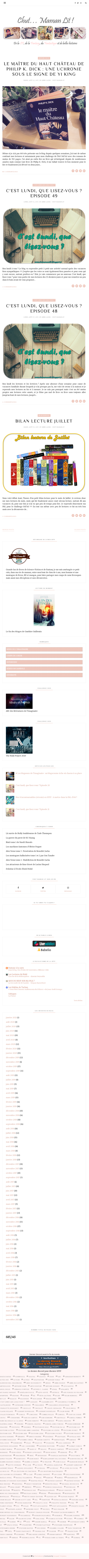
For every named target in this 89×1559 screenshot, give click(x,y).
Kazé (2, 1465)
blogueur (24, 1399)
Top (61, 1531)
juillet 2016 (10, 1240)
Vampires (71, 1534)
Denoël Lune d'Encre (54, 1424)
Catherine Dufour (23, 1405)
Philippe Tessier (58, 1503)
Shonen (63, 1522)
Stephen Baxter (26, 1528)
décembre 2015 (12, 1271)
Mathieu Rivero (73, 1481)
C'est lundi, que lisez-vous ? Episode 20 (33, 785)
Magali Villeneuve (24, 1477)
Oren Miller (5, 1500)
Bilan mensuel (44, 415)
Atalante (65, 1389)
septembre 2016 (13, 1231)
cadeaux (33, 1402)
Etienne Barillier (8, 1440)
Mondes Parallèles (53, 1487)
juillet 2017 (10, 1186)
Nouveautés (70, 1493)
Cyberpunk (15, 1418)
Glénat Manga (6, 1449)
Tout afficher (78, 1000)
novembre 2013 (12, 1319)
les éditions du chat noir (24, 1471)
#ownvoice (20, 1376)
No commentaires (10, 172)
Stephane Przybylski (63, 1525)
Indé (31, 1455)
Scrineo (80, 1518)
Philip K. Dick (41, 1503)
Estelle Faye (75, 1436)
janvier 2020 (11, 1053)
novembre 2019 (12, 1062)
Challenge (39, 1405)
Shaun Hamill (41, 1522)
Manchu (49, 1477)
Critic (3, 1418)
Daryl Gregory (64, 1421)
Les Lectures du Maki (17, 974)
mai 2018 (10, 1142)
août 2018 (10, 1128)
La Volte (39, 1465)
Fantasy (72, 1440)
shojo (53, 1522)
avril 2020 (10, 1040)
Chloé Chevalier (54, 1408)
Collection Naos (7, 1414)
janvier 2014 (11, 1315)
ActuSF (27, 1380)
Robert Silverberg (8, 1515)
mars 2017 (10, 1204)
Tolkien (52, 1531)
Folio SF (38, 1443)
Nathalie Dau (30, 1490)
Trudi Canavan (6, 1534)
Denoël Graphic (34, 1424)
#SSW (52, 1376)
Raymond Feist (32, 1509)
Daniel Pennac (75, 1418)
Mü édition (5, 1490)
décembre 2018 (12, 1111)
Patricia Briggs (61, 1500)
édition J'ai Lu (44, 58)
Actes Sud (4, 1380)
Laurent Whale (6, 1468)
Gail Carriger (64, 1443)
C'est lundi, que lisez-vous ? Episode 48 (44, 308)
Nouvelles (4, 1496)
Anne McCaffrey (76, 1383)
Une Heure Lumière (37, 1534)
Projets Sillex (77, 1506)
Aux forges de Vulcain (73, 1392)
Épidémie (49, 1436)
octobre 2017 (11, 1173)
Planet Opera (6, 1506)
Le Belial (41, 1468)
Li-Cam (29, 1474)
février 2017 (11, 1208)
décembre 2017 (12, 1164)
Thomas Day (40, 1531)
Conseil (61, 1414)
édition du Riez (42, 1427)
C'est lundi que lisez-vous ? (44, 185)
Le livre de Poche (70, 1468)
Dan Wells (60, 1418)
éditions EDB (5, 1433)
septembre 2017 (13, 1177)
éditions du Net (71, 1430)
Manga (60, 1477)
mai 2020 (10, 1035)
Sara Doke (39, 1518)
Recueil (46, 1509)
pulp (2, 1509)
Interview (12, 662)
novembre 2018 (12, 1115)
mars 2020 (10, 1044)
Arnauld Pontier (21, 1389)
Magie (38, 1477)
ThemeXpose (39, 1556)
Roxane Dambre (73, 1515)
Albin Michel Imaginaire (11, 1383)
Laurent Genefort (74, 1465)
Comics (22, 1414)
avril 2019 (10, 1093)
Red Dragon (59, 1509)
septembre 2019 (13, 1071)
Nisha (43, 1493)
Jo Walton (47, 1462)
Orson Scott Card (23, 1500)
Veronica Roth (28, 1537)
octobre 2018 (11, 1120)
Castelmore (5, 1405)
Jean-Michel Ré (76, 1459)
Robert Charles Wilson (39, 1512)
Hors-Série (16, 1452)
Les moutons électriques (51, 1471)
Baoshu (15, 1395)
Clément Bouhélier (47, 1411)
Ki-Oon (28, 1465)
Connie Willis (48, 1414)
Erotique (61, 1436)
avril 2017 (10, 1200)
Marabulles (72, 1477)
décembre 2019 (12, 1057)
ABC (59, 1376)
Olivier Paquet (67, 1496)
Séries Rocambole (16, 668)
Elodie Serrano (7, 1436)
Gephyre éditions (47, 1446)
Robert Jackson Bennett (64, 1512)
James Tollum (6, 1459)
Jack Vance (75, 1455)
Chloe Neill (70, 1408)
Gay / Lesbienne (28, 1446)
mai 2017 (10, 1195)
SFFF (28, 1522)
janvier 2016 (11, 1266)
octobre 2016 (11, 1226)
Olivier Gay (52, 1496)
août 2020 (10, 1022)
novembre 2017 (12, 1168)
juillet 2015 (10, 1275)
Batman (26, 1395)
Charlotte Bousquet (9, 1408)
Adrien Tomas (54, 1380)
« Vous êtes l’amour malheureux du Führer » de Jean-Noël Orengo (35, 989)
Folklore (50, 1443)
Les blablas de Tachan (18, 987)
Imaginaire (20, 1455)
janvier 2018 (11, 1160)
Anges (48, 1383)
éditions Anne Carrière (28, 1430)
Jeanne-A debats (32, 1462)
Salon (11, 1518)
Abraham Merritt (73, 1376)
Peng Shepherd (6, 1503)
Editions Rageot (73, 1433)
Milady (3, 1487)
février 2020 (11, 1049)
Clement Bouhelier (25, 1411)
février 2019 (11, 1102)
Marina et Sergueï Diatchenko (13, 1481)
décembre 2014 (12, 1297)
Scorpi (69, 1518)
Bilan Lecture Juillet (44, 421)
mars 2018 (10, 1151)
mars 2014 (10, 1311)
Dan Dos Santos (30, 1418)
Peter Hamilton (24, 1503)
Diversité (11, 675)
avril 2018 (10, 1146)
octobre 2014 (11, 1302)
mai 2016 (10, 1248)
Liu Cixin (58, 1474)
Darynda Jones (6, 1424)
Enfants (21, 1436)
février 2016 (11, 1262)
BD (34, 1395)
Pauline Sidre (78, 1500)
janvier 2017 (11, 1213)
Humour (63, 1452)
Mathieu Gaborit (55, 1481)
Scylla (3, 1522)
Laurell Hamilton (54, 1465)
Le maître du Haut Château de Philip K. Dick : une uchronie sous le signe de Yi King (44, 69)
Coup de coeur (74, 1414)
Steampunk (27, 1525)
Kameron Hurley (77, 1462)
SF (21, 1522)
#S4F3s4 (32, 1376)
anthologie (5, 1386)
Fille (28, 1443)
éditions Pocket (54, 1433)
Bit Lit (3, 1399)
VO (39, 1537)
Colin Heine (64, 1411)
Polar (26, 1506)
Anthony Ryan (20, 1386)
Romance (58, 1515)
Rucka (2, 1518)
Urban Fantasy (55, 1534)
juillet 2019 (10, 1080)
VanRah (15, 1537)
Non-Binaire (55, 1493)
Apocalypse (69, 1386)
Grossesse (20, 1449)
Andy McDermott (33, 1383)
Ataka (54, 1389)
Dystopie (16, 1427)
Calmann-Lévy (47, 1402)
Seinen (13, 1522)
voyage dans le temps (54, 1537)
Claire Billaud (6, 1411)
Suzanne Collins (57, 1528)
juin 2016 (10, 1244)
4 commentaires (9, 402)
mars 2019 (10, 1097)
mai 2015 (10, 1284)
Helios (43, 1449)
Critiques (12, 994)
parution (46, 1500)
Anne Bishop (60, 1383)
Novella (16, 1496)
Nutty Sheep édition (33, 1496)
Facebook (18, 891)
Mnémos (27, 1487)
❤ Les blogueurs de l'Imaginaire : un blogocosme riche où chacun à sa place (49, 773)
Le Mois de (4, 1471)
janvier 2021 (11, 1017)
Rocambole (25, 1515)
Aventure (4, 1395)
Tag (1, 1531)
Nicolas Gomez (30, 1493)
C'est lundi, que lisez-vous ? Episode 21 (32, 809)
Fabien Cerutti (43, 1440)
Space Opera (12, 1525)
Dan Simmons (46, 1418)
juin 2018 (10, 1137)
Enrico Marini (35, 1436)
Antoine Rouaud (53, 1386)
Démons (20, 1424)
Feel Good (4, 1443)
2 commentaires (9, 287)
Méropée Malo (51, 1484)
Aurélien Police (27, 1392)
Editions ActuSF (7, 1430)
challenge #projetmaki (59, 1405)
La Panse (12, 996)
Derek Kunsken (73, 1424)
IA (72, 1452)
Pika (72, 1503)
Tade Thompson (74, 1528)
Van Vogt (4, 1537)
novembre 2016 (12, 1222)
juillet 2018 (10, 1133)
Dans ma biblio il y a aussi (11, 1421)
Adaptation (39, 1380)
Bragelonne (51, 1399)
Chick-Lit (39, 1408)
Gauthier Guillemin (9, 1446)
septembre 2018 (13, 1124)
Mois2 (38, 1487)
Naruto (17, 1490)
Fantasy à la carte (16, 968)
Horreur (4, 1452)
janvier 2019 (11, 1106)
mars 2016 (10, 1257)
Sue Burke (41, 1528)
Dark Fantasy (48, 1421)
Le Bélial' (54, 1468)
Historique (74, 1449)
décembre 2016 (12, 1217)
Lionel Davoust (43, 1474)
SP (1, 1525)
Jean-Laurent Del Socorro (54, 1459)
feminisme (17, 1443)
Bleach (13, 1399)
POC (17, 1506)
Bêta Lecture (45, 1395)
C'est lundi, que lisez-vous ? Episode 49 (44, 193)
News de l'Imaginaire (17, 649)
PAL (36, 1500)
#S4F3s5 (42, 1376)
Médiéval (18, 1484)
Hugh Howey (51, 1452)
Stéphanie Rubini (7, 1528)
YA (69, 1537)
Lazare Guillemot (25, 1468)
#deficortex (5, 1376)
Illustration (5, 1455)
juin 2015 (10, 1279)
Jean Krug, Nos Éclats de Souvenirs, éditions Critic (28, 970)
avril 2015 (10, 1288)
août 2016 (10, 1235)
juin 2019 (10, 1084)
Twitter (43, 891)
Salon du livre (24, 1518)
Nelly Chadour (65, 1490)
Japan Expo (20, 1459)
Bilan (57, 1395)
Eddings (27, 1427)
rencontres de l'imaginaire (12, 1512)
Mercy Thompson (33, 1484)
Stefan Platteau (43, 1525)
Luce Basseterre (73, 1474)
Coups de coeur (14, 656)
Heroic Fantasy (57, 1449)
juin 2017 (10, 1191)
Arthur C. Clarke (40, 1389)
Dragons (4, 1427)
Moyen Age (70, 1487)
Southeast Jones (77, 1522)
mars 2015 (10, 1293)
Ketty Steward (14, 1465)
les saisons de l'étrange (11, 1474)
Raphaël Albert (15, 1509)
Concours (33, 1414)
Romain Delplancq (42, 1515)
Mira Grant (15, 1487)
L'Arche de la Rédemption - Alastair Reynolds (26, 976)
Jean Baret (34, 1459)
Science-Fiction (55, 1518)
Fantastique (59, 1440)
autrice (55, 1392)
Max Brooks (5, 1484)
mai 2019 (10, 1089)
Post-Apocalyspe (59, 1506)
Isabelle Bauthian (59, 1455)
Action (17, 1380)
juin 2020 (10, 1031)
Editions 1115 (74, 1427)
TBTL (10, 1531)
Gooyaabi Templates (59, 1556)
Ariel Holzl (5, 1389)
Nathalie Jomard (47, 1490)
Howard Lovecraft (33, 1452)
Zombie (77, 1537)
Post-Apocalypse (40, 1506)
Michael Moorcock (70, 1484)
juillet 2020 (11, 1026)
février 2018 (11, 1155)
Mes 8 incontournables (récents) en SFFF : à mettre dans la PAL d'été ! (46, 797)
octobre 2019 (11, 1066)
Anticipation (35, 1386)
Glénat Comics (75, 1446)
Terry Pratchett (23, 1531)
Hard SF (33, 1449)
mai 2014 (10, 1306)
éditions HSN (21, 1433)
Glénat (62, 1446)
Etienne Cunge (26, 1440)
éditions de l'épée (51, 1430)
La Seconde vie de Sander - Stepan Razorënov (27, 983)
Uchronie (20, 1534)
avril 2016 (10, 1253)
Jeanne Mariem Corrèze (10, 1462)
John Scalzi (60, 1462)
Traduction (72, 1531)
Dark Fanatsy (33, 1421)
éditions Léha (37, 1433)
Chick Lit (27, 1408)
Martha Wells (37, 1481)
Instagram (68, 891)
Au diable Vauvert (8, 1392)
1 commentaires (9, 516)
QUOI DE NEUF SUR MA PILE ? (21, 981)
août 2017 (10, 1182)
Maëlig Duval (6, 1477)
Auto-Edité (43, 1392)
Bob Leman (37, 1399)
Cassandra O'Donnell (67, 1402)
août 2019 (10, 1075)
